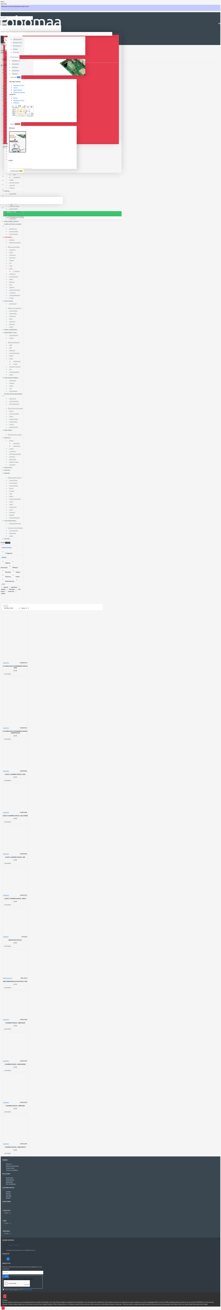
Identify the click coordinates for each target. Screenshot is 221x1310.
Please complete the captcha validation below (18, 1279)
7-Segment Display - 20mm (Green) (15, 1064)
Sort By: (6, 608)
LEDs (2, 52)
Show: (23, 608)
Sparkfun (6, 663)
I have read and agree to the (18, 1289)
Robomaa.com (7, 978)
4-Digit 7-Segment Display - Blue (15, 774)
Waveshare (6, 1231)
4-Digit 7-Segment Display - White (15, 898)
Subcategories (7, 547)
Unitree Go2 (6, 1210)
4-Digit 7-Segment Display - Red (15, 857)
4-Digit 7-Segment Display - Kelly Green (15, 815)
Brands (4, 557)
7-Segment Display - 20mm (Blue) (15, 1023)
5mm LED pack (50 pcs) (15, 940)
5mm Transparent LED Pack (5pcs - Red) (15, 981)
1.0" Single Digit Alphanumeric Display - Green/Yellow (15, 732)
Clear (8, 542)
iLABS (4, 1220)
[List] (7, 606)
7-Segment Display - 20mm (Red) (15, 1105)
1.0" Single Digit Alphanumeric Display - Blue (15, 666)
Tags (3, 584)
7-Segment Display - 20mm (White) (15, 1147)
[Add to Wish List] (6, 243)
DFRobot (6, 937)
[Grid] (4, 606)
